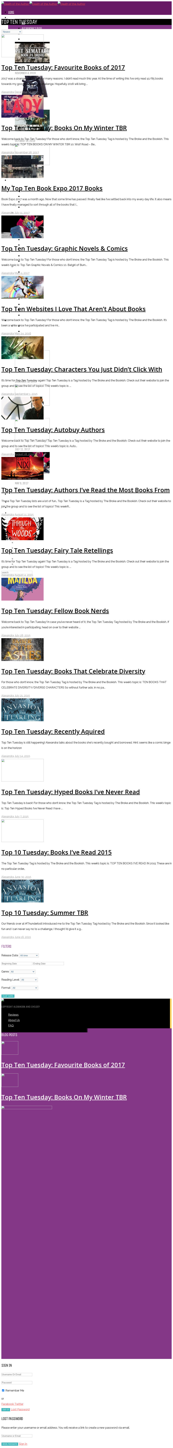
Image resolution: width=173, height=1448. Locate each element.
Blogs (11, 17)
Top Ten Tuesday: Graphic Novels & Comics (50, 478)
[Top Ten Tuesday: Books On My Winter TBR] (22, 116)
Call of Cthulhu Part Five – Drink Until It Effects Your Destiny (64, 135)
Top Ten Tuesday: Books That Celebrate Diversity (73, 671)
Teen (24, 304)
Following (21, 542)
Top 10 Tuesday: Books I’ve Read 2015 (56, 852)
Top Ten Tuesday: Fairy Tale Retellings (57, 550)
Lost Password (20, 1409)
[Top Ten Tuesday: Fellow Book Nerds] (22, 599)
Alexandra (7, 92)
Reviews (13, 180)
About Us (14, 1020)
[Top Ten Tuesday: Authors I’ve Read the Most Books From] (22, 478)
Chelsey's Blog (30, 34)
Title (24, 256)
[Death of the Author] (43, 4)
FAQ (11, 1025)
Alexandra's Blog (32, 28)
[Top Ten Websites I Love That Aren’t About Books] (22, 297)
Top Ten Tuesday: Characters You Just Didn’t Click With (81, 369)
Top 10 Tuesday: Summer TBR (44, 913)
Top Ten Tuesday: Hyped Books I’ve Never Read (70, 792)
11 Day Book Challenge (35, 331)
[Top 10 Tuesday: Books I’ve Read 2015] (22, 841)
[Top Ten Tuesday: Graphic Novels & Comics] (22, 237)
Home (11, 12)
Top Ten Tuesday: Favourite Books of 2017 (49, 376)
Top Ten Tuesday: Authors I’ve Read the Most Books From (85, 490)
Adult (25, 315)
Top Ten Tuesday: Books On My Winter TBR (50, 410)
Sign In (23, 1443)
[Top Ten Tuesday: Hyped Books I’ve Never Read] (22, 780)
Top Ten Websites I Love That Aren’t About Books (73, 309)
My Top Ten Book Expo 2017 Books (52, 188)
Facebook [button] (8, 1404)
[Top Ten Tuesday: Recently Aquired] (22, 720)
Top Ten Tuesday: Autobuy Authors (53, 430)
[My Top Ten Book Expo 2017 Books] (22, 177)
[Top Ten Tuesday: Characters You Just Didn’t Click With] (22, 358)
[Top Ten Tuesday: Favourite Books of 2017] (22, 56)
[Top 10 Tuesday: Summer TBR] (22, 901)
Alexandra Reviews (33, 196)
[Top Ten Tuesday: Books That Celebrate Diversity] (22, 660)
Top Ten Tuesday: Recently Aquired (53, 731)
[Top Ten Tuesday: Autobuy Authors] (22, 418)
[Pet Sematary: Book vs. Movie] (32, 62)
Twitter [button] (19, 1404)
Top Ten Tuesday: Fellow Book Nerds (55, 611)
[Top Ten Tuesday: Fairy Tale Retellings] (22, 539)
